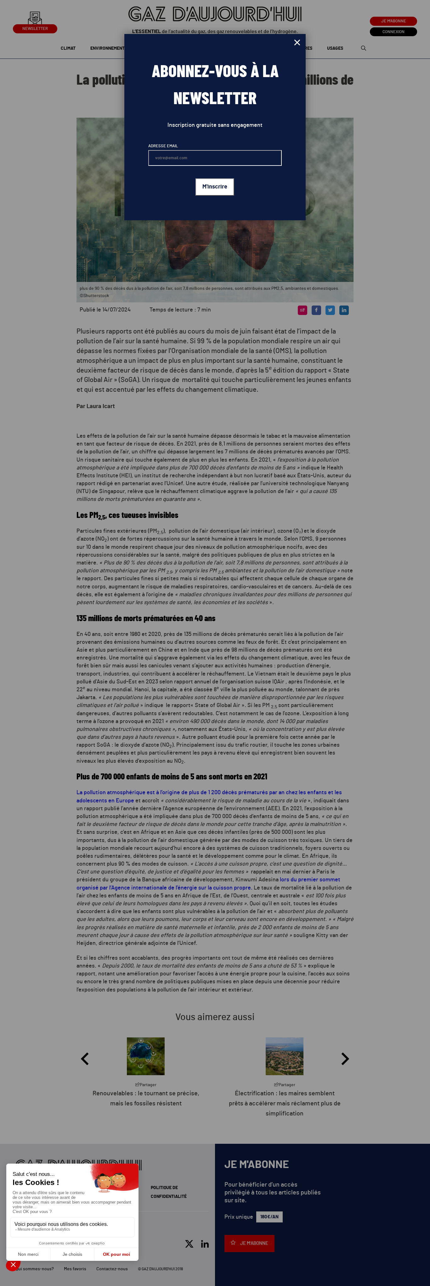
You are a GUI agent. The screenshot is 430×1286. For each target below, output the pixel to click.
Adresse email (163, 146)
